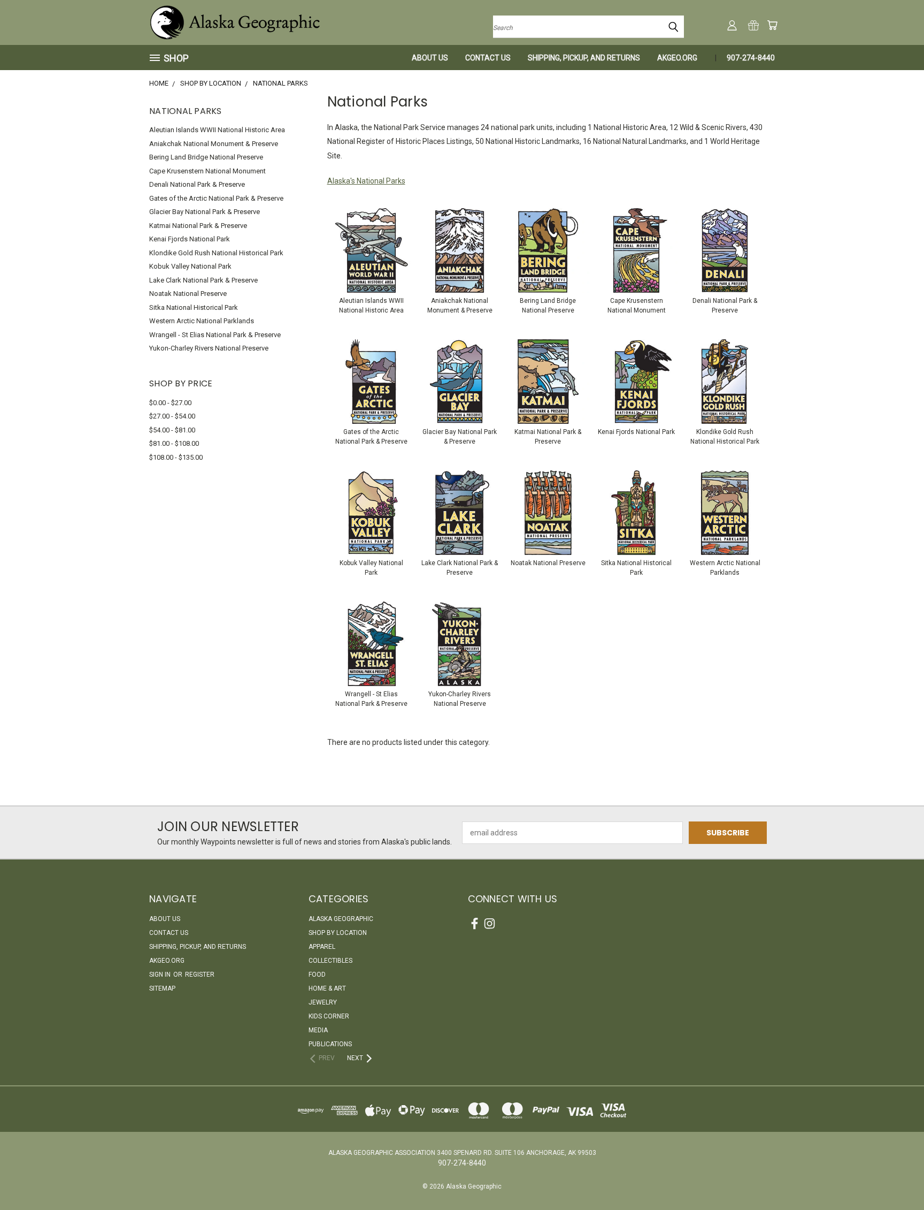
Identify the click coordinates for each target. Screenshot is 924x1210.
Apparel (322, 946)
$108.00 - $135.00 (176, 457)
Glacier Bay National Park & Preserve (204, 212)
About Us (430, 58)
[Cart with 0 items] (772, 25)
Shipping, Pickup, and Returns (584, 58)
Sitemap (162, 988)
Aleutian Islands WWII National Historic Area (217, 130)
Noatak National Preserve (188, 294)
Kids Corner (329, 1016)
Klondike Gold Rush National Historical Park (216, 253)
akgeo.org (677, 58)
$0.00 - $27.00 (170, 403)
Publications (330, 1044)
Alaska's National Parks (366, 181)
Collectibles (330, 960)
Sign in (160, 974)
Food (317, 974)
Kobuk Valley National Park (190, 266)
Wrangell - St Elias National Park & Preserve (215, 335)
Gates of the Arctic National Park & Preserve (216, 198)
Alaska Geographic (341, 919)
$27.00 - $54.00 (172, 416)
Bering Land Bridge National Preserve (206, 157)
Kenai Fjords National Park (189, 239)
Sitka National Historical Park (193, 307)
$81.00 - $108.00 (174, 443)
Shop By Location (338, 933)
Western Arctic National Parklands (201, 321)
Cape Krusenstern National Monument (207, 171)
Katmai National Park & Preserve (198, 226)
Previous (896, 1176)
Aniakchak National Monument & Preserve (213, 144)
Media (318, 1030)
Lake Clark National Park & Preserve (203, 280)
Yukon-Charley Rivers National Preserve (208, 348)
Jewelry (323, 1002)
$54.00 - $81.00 (172, 430)
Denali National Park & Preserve (197, 184)
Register (199, 974)
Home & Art (327, 988)
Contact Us (488, 58)
